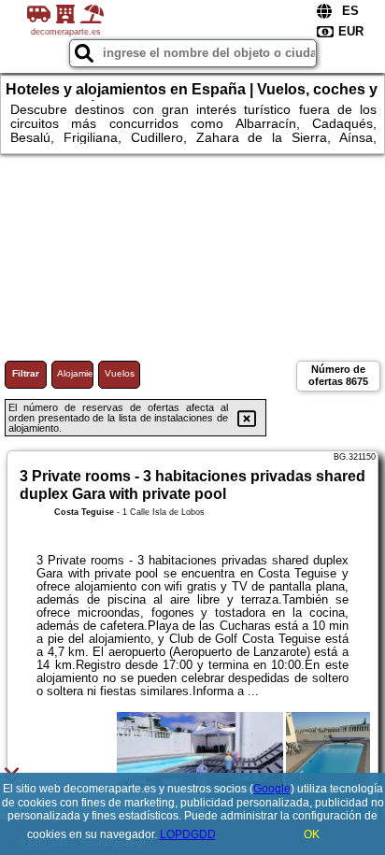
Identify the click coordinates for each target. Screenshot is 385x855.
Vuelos (120, 373)
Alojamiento (75, 373)
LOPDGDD (188, 834)
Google (272, 788)
